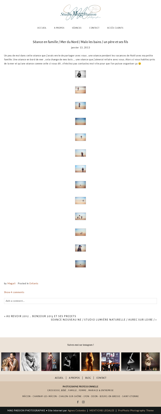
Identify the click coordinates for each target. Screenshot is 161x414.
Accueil (42, 28)
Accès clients (115, 28)
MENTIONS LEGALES (101, 410)
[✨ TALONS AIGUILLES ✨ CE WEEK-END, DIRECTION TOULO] (150, 361)
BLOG (88, 378)
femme (82, 390)
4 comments (14, 292)
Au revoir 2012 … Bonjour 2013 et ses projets (41, 316)
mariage (93, 390)
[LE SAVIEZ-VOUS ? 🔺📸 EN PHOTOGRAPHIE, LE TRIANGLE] (130, 361)
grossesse (53, 390)
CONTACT (101, 378)
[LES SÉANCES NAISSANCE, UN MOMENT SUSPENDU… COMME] (30, 361)
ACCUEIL (59, 378)
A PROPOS (74, 378)
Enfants (33, 283)
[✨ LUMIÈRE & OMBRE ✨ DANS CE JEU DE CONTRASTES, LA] (70, 361)
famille (72, 390)
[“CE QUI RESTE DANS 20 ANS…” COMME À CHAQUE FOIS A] (50, 361)
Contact (94, 28)
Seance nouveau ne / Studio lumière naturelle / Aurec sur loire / (103, 319)
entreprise (107, 390)
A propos (59, 28)
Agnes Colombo (77, 410)
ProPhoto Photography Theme (136, 410)
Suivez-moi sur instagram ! (80, 344)
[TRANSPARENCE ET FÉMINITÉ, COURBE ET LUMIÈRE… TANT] (90, 361)
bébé (63, 390)
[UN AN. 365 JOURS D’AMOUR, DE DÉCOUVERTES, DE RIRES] (10, 361)
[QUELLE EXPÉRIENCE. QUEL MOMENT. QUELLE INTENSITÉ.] (110, 361)
